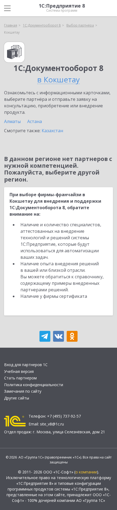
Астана (34, 121)
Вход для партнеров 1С (26, 364)
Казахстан (52, 131)
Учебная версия (19, 371)
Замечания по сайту (22, 391)
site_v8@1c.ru (52, 424)
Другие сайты (16, 398)
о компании (86, 472)
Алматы (12, 121)
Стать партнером (20, 377)
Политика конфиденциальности (33, 384)
